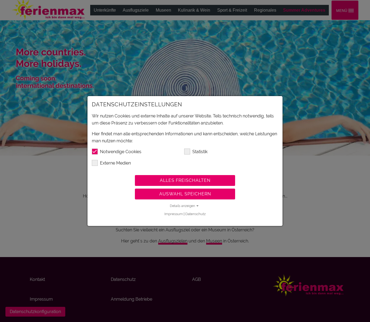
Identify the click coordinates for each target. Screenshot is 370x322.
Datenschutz (195, 214)
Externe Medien (115, 163)
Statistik (199, 151)
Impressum (173, 214)
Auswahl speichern (185, 193)
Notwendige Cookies (120, 151)
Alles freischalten (185, 180)
